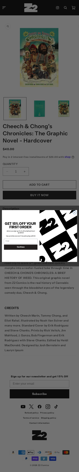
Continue (21, 247)
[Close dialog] (74, 212)
